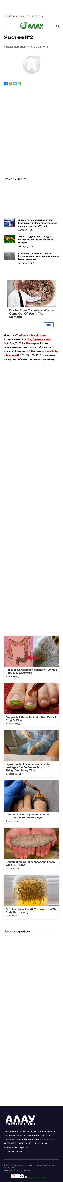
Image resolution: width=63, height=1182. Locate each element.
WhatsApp (53, 351)
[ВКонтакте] (6, 83)
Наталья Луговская (15, 46)
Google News (38, 335)
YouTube (21, 335)
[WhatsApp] (19, 83)
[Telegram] (15, 83)
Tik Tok (19, 343)
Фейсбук (9, 343)
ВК (29, 339)
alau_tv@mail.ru (21, 1147)
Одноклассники (41, 339)
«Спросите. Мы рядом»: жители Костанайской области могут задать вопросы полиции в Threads (38, 223)
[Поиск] (57, 26)
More (48, 325)
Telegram (11, 355)
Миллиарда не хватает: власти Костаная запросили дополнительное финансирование (38, 256)
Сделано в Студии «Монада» (17, 1170)
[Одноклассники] (10, 83)
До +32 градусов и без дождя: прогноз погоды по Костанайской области (36, 239)
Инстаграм (32, 343)
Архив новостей (12, 1151)
